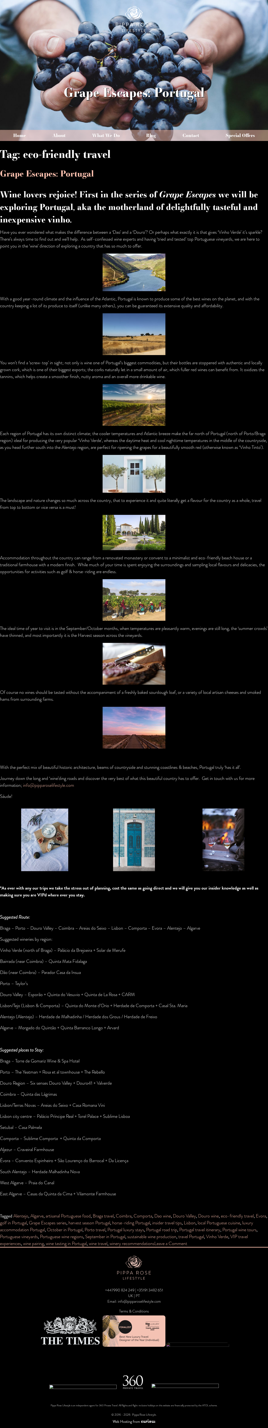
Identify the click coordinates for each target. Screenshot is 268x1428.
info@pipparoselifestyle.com (48, 785)
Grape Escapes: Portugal (47, 173)
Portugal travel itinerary (199, 1229)
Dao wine (162, 1215)
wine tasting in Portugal (66, 1243)
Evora (261, 1215)
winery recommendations (132, 1243)
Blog (151, 135)
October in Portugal (64, 1229)
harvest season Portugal (89, 1222)
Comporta (143, 1215)
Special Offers (240, 135)
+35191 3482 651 (150, 1290)
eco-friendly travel (237, 1215)
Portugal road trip (161, 1229)
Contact (191, 135)
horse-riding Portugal (131, 1222)
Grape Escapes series (47, 1222)
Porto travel (95, 1229)
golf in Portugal (13, 1222)
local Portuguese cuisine (219, 1222)
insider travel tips (167, 1222)
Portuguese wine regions (61, 1236)
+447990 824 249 (119, 1290)
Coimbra (123, 1215)
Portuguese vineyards (19, 1236)
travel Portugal (191, 1236)
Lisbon (190, 1222)
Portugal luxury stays (125, 1229)
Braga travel (103, 1215)
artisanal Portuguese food (68, 1215)
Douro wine (208, 1215)
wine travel (98, 1243)
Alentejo (20, 1215)
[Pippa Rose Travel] (134, 32)
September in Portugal (105, 1236)
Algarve (37, 1215)
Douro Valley (184, 1215)
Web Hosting (122, 1421)
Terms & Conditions (134, 1311)
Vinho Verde (217, 1236)
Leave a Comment (170, 1243)
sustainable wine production (151, 1236)
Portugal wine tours (239, 1229)
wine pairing (33, 1243)
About (59, 135)
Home (19, 135)
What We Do (106, 135)
